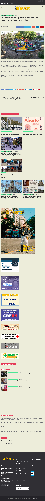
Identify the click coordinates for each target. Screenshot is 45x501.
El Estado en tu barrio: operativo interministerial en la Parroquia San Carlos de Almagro (9, 198)
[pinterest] (41, 27)
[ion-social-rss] (42, 1)
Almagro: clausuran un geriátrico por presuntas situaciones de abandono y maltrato (21, 388)
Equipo (17, 466)
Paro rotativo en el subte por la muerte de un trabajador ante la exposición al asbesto (11, 176)
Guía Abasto (18, 470)
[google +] (33, 27)
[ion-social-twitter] (41, 1)
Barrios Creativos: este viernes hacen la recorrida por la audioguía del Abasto (33, 133)
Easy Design (35, 498)
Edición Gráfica (19, 465)
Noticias (10, 15)
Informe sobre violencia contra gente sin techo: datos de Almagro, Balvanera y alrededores (21, 428)
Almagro (4, 194)
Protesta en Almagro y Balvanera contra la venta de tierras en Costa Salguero (11, 133)
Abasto (25, 131)
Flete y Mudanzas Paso (20, 468)
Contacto (18, 459)
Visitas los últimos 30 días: (7, 440)
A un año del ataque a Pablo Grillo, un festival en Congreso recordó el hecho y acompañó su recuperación (11, 154)
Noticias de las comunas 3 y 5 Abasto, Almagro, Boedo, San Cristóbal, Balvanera (10, 2)
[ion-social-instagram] (5, 485)
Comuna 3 (4, 15)
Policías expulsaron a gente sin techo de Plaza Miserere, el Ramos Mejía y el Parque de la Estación (22, 422)
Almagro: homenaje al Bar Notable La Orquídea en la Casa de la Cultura (21, 381)
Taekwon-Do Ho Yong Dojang (22, 473)
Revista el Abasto (5, 26)
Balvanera (4, 131)
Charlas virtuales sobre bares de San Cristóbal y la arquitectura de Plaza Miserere (32, 198)
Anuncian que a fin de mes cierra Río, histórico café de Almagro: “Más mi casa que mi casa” (19, 374)
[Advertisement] (22, 403)
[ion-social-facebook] (39, 1)
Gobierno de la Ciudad (21, 480)
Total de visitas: (4, 443)
